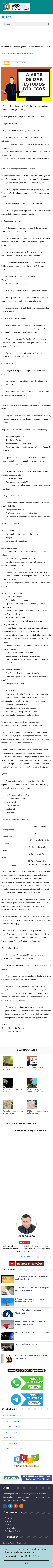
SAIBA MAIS (27, 1256)
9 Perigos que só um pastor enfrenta (13, 1090)
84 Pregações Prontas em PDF (28, 1344)
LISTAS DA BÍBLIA (10, 1438)
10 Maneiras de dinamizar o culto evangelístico (37, 1112)
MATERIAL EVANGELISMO (13, 1449)
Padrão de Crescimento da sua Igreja (13, 1068)
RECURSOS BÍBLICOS (11, 1443)
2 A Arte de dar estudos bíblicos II (21, 1123)
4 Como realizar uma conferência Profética (35, 1068)
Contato (8, 1518)
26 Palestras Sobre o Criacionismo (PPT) (32, 1333)
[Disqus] (26, 1169)
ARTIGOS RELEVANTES (12, 1416)
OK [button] (26, 1563)
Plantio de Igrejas (19, 63)
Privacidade (10, 1528)
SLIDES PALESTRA (10, 1432)
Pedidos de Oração (13, 1531)
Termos (8, 1525)
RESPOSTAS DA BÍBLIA (11, 1427)
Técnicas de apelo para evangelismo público (35, 1090)
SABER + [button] (36, 1556)
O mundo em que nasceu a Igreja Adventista (13, 1112)
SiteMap (8, 1521)
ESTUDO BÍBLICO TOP (11, 1421)
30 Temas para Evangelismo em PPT (30, 1130)
